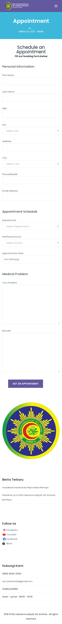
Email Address (10, 190)
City (4, 157)
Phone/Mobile (10, 174)
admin (40, 31)
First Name (8, 75)
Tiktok (8, 543)
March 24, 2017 (27, 31)
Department (9, 220)
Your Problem (9, 282)
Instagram (12, 530)
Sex (4, 124)
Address (6, 141)
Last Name (8, 91)
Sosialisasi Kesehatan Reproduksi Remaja (25, 487)
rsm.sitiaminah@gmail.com (17, 581)
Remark (6, 330)
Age (4, 108)
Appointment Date (12, 253)
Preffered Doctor (11, 236)
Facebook (12, 539)
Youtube (11, 534)
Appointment (31, 21)
